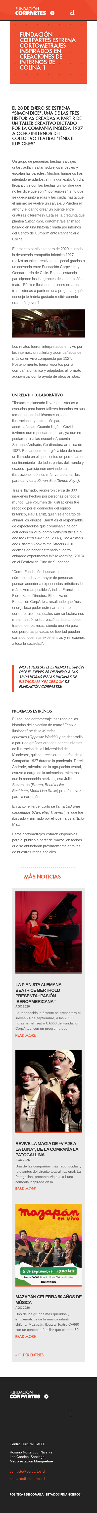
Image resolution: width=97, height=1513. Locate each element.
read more (25, 1035)
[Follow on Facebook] (56, 1414)
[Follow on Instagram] (13, 1414)
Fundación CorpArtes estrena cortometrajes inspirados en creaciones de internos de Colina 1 (48, 51)
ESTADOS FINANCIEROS (63, 1494)
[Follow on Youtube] (42, 1414)
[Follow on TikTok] (71, 1414)
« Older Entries (29, 1355)
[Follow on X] (28, 1414)
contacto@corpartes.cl (27, 1471)
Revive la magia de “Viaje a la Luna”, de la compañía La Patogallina (46, 1149)
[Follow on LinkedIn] (13, 1429)
